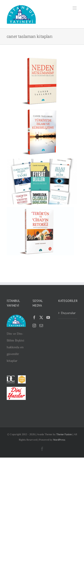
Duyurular (68, 313)
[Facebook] (34, 317)
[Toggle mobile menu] (75, 8)
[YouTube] (48, 317)
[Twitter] (41, 317)
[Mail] (41, 325)
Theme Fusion (64, 434)
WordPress (59, 439)
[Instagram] (34, 325)
